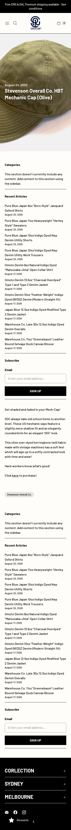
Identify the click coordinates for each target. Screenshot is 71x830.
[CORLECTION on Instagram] (26, 812)
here (15, 475)
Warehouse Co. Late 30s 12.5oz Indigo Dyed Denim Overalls (34, 328)
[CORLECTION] (35, 23)
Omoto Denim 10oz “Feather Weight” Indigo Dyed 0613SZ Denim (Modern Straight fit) (34, 299)
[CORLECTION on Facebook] (17, 812)
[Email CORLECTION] (9, 812)
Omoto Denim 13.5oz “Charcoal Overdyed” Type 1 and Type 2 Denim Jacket (33, 284)
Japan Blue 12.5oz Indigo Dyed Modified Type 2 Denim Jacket (35, 314)
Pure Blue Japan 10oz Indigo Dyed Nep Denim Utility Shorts (31, 239)
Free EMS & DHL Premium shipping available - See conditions (35, 6)
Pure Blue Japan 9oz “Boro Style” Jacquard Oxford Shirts (34, 210)
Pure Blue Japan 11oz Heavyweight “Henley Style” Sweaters (34, 225)
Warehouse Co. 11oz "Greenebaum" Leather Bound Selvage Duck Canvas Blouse (34, 343)
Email (8, 370)
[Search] (15, 23)
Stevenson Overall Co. (19, 494)
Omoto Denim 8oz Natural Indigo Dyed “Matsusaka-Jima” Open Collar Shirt (31, 269)
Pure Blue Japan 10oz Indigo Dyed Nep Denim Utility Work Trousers (31, 254)
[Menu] (7, 23)
